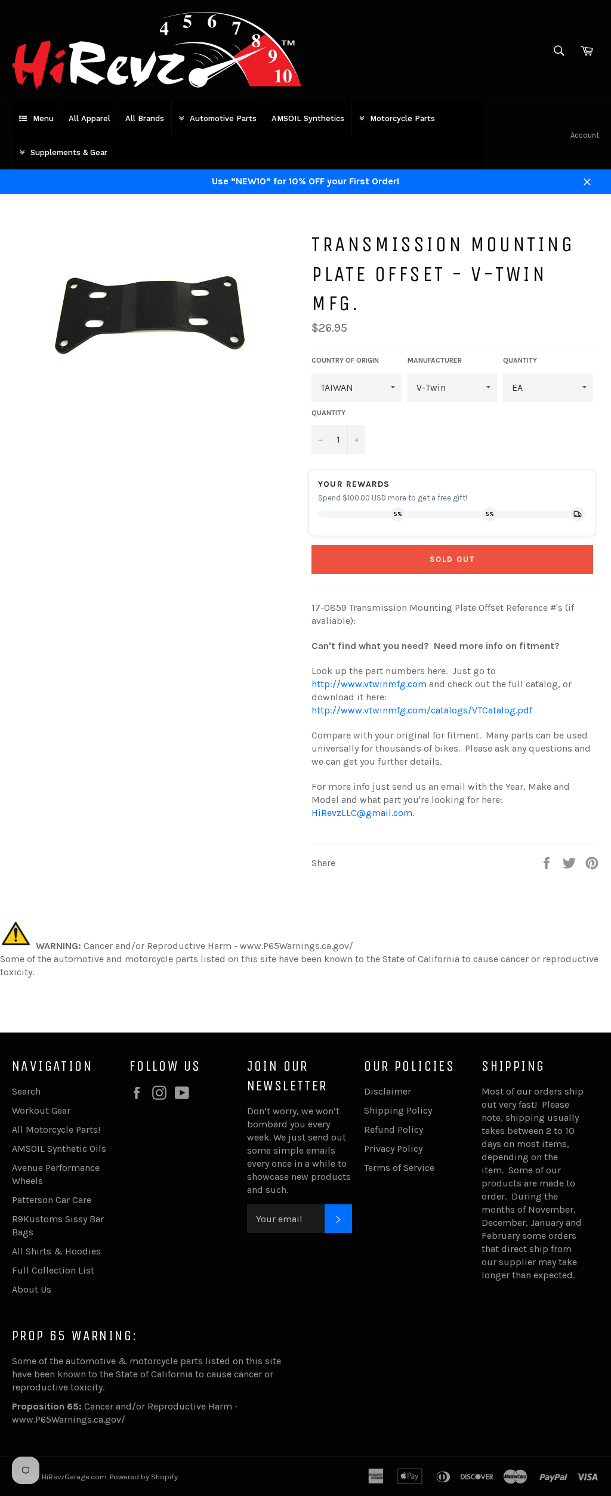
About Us (31, 1289)
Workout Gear (41, 1110)
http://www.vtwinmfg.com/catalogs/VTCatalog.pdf (421, 710)
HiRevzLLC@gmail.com (361, 812)
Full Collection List (53, 1270)
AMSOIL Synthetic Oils (59, 1148)
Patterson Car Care (51, 1200)
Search (26, 1091)
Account (584, 135)
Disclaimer (387, 1091)
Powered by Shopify (144, 1476)
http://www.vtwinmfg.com (369, 684)
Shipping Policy (398, 1110)
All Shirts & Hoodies (56, 1251)
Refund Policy (393, 1129)
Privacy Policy (393, 1148)
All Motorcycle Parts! (56, 1129)
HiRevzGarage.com (74, 1476)
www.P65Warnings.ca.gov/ (68, 1419)
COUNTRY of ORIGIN (345, 360)
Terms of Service (399, 1167)
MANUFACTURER (435, 360)
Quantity (328, 413)
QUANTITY (520, 360)
